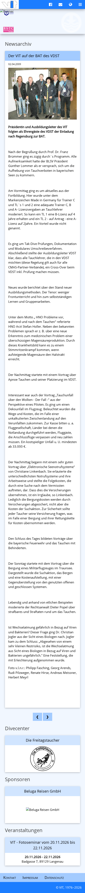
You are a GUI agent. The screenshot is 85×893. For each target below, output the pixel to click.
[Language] (70, 4)
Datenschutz (54, 877)
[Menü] (80, 4)
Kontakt (9, 877)
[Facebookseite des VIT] (50, 4)
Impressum (30, 877)
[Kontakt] (60, 4)
